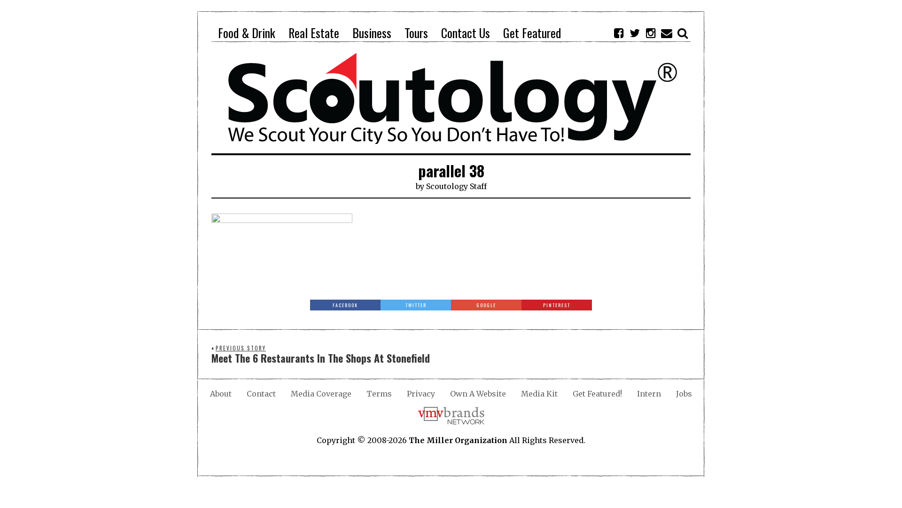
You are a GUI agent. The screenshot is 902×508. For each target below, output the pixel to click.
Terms (379, 393)
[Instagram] (651, 33)
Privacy (421, 393)
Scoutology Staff (456, 186)
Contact (261, 393)
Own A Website (478, 393)
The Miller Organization (458, 440)
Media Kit (539, 393)
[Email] (667, 33)
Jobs (684, 393)
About (221, 393)
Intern (649, 393)
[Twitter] (635, 33)
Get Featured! (597, 393)
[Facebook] (619, 33)
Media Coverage (321, 393)
